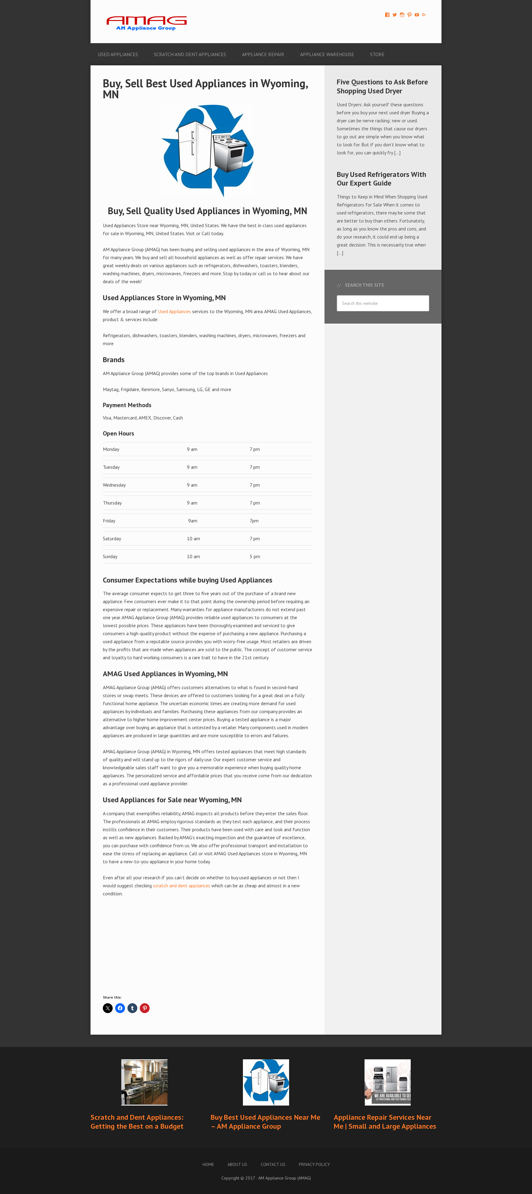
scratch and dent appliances (181, 885)
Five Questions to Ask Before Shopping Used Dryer (382, 86)
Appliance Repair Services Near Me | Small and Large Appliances (385, 1121)
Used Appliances (174, 311)
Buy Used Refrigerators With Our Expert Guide (381, 179)
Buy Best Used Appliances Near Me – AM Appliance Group (265, 1121)
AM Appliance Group (149, 21)
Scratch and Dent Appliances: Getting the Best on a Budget (137, 1121)
